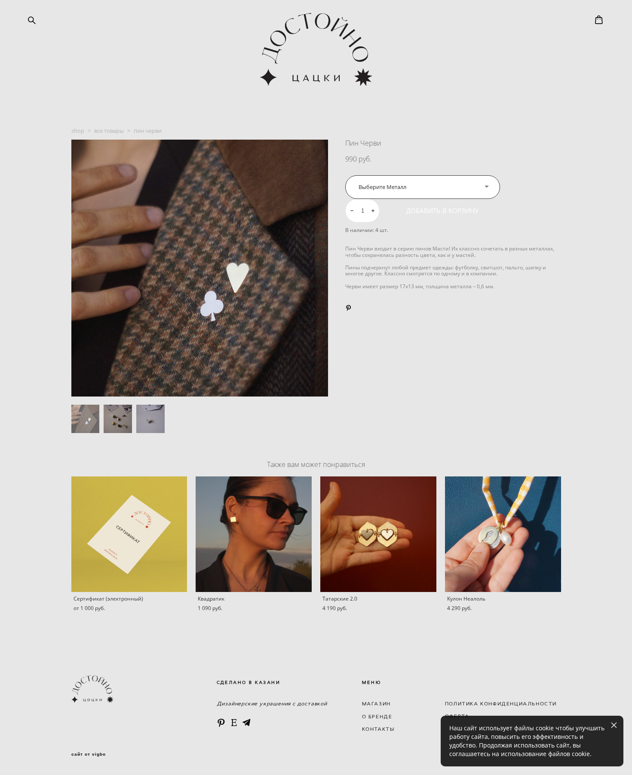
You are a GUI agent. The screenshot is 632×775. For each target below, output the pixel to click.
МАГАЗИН (376, 704)
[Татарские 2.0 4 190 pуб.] (378, 534)
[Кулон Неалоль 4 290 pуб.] (503, 534)
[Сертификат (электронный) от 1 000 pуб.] (129, 534)
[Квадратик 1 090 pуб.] (254, 534)
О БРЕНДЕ (377, 717)
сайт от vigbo (88, 754)
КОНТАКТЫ (378, 729)
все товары (109, 130)
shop (77, 130)
